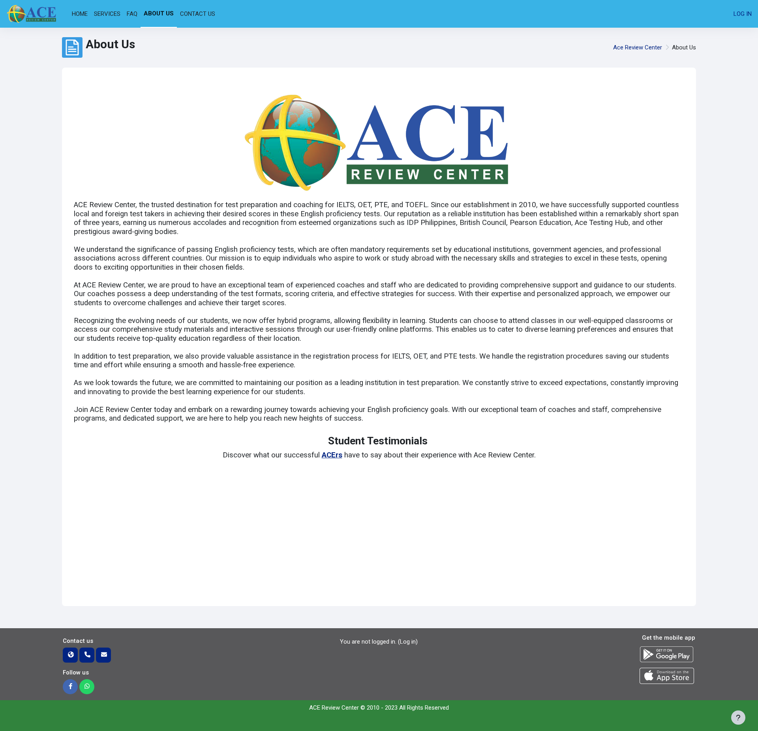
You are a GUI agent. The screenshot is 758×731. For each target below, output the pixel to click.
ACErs (332, 455)
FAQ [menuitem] (132, 13)
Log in (743, 13)
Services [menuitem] (107, 13)
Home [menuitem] (80, 13)
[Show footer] (738, 717)
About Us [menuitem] (159, 13)
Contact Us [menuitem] (197, 13)
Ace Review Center (637, 47)
